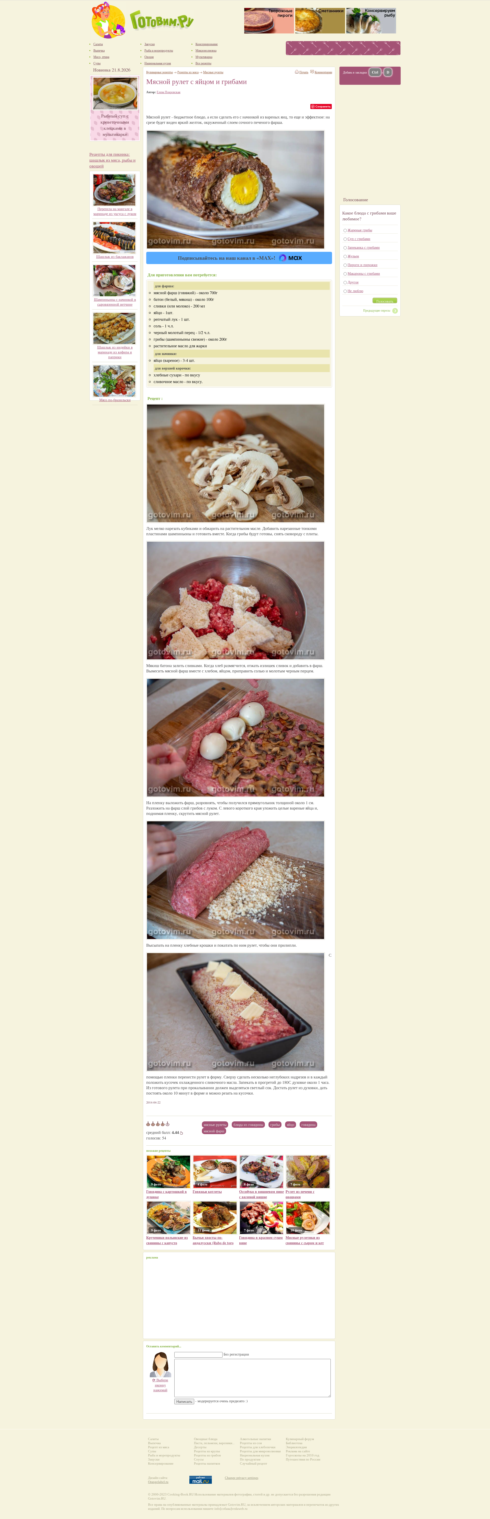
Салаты (153, 1439)
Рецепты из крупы (207, 1451)
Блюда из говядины (248, 1124)
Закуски (154, 1459)
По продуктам (250, 1459)
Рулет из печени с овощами (300, 1194)
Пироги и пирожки (362, 264)
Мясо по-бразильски (115, 399)
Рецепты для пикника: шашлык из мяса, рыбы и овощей (112, 160)
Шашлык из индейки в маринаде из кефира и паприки (115, 352)
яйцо (290, 1124)
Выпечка (154, 1443)
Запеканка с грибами (364, 247)
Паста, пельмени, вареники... (214, 1443)
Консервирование (161, 1463)
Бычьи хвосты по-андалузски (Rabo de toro (213, 1240)
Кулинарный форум (300, 1439)
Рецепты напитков (207, 1463)
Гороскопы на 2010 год (302, 1455)
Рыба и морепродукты (164, 1455)
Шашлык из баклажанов (115, 256)
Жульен (353, 256)
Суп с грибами (359, 238)
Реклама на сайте (298, 1451)
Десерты (200, 1447)
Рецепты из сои (251, 1443)
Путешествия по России (303, 1459)
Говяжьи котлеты (207, 1191)
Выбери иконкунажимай (160, 1385)
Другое (353, 282)
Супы (152, 1451)
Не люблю (355, 290)
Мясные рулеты (215, 1124)
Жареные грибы (360, 230)
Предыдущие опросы (376, 310)
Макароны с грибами (364, 273)
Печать (303, 72)
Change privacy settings (241, 1478)
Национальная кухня (255, 1455)
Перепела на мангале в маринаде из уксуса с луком (114, 211)
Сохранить (323, 106)
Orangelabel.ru (158, 1482)
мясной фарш (214, 1131)
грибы (275, 1124)
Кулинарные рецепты (159, 72)
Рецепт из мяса (158, 1447)
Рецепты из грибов (207, 1455)
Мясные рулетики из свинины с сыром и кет (305, 1240)
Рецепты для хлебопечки (257, 1447)
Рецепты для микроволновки (260, 1451)
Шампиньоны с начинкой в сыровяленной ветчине (115, 302)
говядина (308, 1124)
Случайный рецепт (253, 1463)
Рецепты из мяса (188, 72)
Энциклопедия (296, 1447)
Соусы (199, 1459)
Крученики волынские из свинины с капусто (167, 1240)
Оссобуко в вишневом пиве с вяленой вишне (261, 1194)
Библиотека (294, 1443)
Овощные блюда (205, 1439)
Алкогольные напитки (255, 1439)
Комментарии (323, 72)
